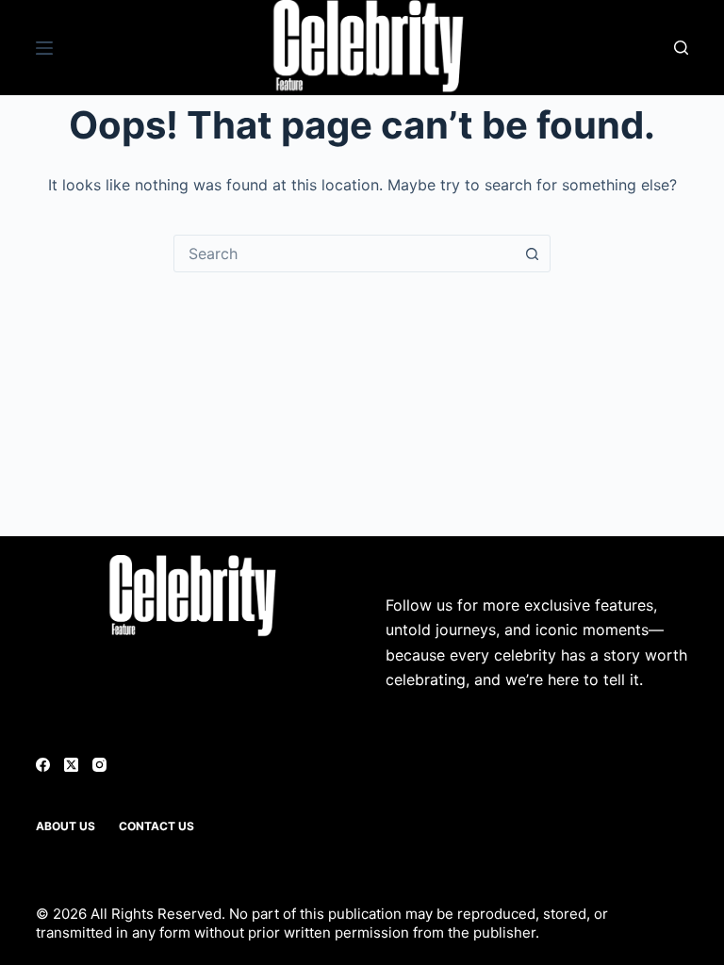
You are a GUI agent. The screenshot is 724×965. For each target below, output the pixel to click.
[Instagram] (99, 765)
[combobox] (344, 253)
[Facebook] (43, 765)
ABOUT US (65, 826)
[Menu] (44, 48)
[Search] (681, 48)
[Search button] (532, 253)
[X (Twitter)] (71, 765)
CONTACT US (156, 826)
